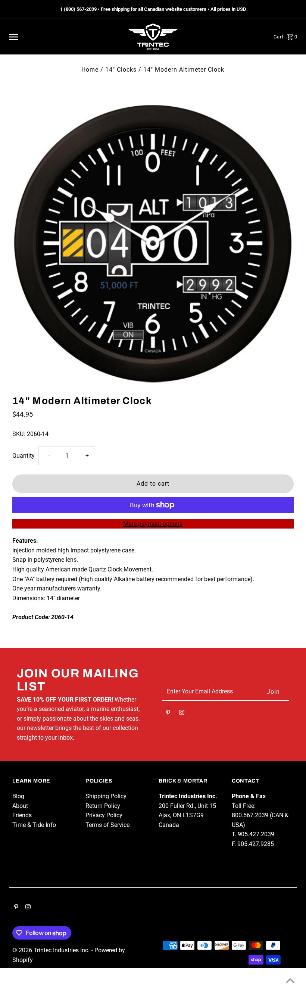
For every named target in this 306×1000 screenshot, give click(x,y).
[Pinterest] (168, 714)
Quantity (23, 455)
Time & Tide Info (34, 824)
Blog (18, 796)
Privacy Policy (103, 815)
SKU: (18, 434)
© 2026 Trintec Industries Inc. (51, 950)
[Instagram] (181, 714)
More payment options (152, 523)
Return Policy (102, 805)
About (20, 805)
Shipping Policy (106, 796)
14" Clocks (121, 69)
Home (90, 69)
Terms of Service (107, 824)
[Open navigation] (64, 37)
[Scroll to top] (290, 980)
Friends (22, 815)
